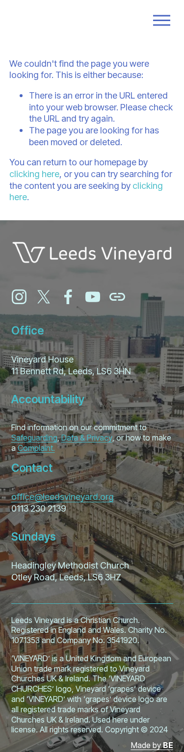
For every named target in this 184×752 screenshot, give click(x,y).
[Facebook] (68, 297)
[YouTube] (93, 297)
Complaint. (36, 448)
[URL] (117, 297)
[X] (44, 297)
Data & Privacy (86, 437)
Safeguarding (34, 437)
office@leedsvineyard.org (62, 496)
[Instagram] (19, 297)
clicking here (34, 173)
